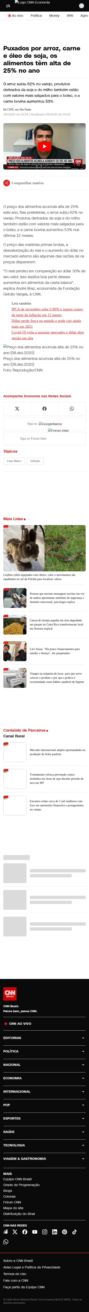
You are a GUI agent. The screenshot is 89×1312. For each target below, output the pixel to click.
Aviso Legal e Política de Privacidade (31, 1267)
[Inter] (5, 1231)
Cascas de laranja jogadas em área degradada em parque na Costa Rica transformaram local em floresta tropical (56, 624)
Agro (84, 15)
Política (36, 15)
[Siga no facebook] (44, 409)
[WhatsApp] (5, 1241)
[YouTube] (34, 1231)
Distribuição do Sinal (19, 1213)
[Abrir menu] (8, 5)
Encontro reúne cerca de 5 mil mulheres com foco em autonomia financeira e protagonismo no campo (57, 805)
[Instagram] (44, 1231)
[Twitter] (14, 1231)
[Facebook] (24, 1231)
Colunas (9, 1196)
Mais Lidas (13, 519)
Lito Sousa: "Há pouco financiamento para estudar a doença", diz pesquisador (55, 651)
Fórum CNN (12, 1202)
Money (54, 15)
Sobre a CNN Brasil (18, 1260)
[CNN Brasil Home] (37, 6)
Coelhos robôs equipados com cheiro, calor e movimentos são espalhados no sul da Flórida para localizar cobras (39, 577)
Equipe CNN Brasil (17, 1179)
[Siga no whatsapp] (72, 409)
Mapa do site (13, 1208)
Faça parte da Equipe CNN (23, 1287)
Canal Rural (14, 736)
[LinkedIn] (54, 1231)
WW (70, 15)
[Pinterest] (64, 1231)
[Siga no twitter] (17, 409)
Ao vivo (17, 15)
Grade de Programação (21, 1185)
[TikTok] (74, 1231)
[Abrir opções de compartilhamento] (6, 183)
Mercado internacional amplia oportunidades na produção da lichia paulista (57, 752)
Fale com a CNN (15, 1280)
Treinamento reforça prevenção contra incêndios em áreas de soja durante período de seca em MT (56, 778)
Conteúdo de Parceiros (24, 730)
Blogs (7, 1190)
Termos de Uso (14, 1274)
